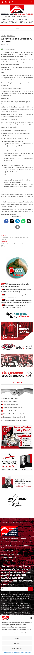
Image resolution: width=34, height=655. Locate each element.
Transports (11, 35)
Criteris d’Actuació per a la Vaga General (15, 414)
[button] (31, 618)
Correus (3, 35)
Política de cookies (8, 652)
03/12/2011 (5, 45)
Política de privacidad (19, 652)
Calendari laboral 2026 (10, 401)
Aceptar (17, 638)
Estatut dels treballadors (10, 398)
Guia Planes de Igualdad (10, 404)
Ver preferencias (17, 648)
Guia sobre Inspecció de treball (12, 408)
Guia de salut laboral (9, 411)
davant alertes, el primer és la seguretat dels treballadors (15, 285)
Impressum (28, 652)
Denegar (17, 643)
